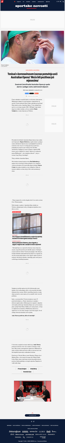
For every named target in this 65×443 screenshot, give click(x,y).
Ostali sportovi (41, 1)
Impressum (9, 425)
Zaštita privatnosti (36, 425)
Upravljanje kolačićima (33, 428)
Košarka (34, 1)
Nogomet (19, 1)
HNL (23, 1)
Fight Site (48, 1)
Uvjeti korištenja (16, 425)
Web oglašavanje (45, 425)
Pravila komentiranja (26, 425)
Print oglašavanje (54, 425)
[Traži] (63, 2)
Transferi (28, 1)
